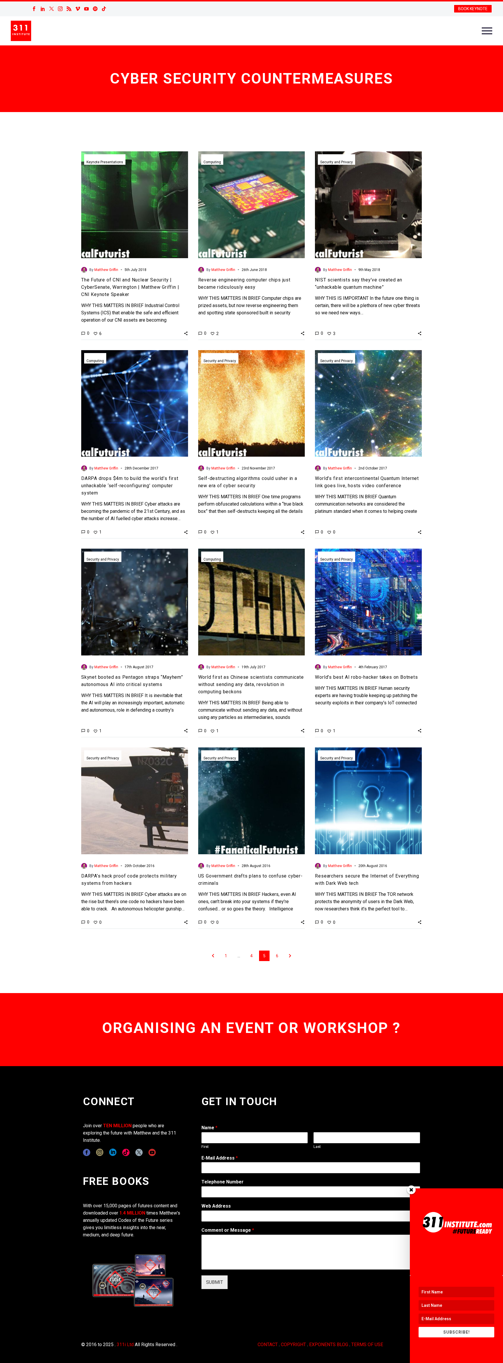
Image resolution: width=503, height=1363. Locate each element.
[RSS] (69, 8)
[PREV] (213, 956)
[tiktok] (126, 1152)
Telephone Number (222, 1182)
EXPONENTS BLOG (328, 1344)
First (205, 1146)
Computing (212, 162)
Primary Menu (487, 30)
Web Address (216, 1206)
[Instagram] (60, 8)
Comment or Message (227, 1230)
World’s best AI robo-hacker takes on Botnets (366, 677)
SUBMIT (214, 1282)
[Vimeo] (77, 8)
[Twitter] (51, 8)
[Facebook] (34, 8)
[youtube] (152, 1152)
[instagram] (99, 1152)
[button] (186, 333)
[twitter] (139, 1152)
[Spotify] (95, 8)
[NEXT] (290, 956)
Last (317, 1146)
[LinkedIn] (42, 8)
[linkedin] (112, 1152)
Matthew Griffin (106, 270)
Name (209, 1127)
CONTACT (268, 1344)
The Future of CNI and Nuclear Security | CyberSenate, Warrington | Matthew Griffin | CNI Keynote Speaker (130, 287)
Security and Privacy (336, 162)
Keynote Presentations (104, 162)
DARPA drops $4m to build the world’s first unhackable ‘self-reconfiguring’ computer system (129, 486)
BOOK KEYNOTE (473, 8)
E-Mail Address (219, 1158)
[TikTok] (104, 8)
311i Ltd (125, 1344)
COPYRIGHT (293, 1344)
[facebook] (86, 1152)
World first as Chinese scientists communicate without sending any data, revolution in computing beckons (251, 684)
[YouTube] (86, 8)
